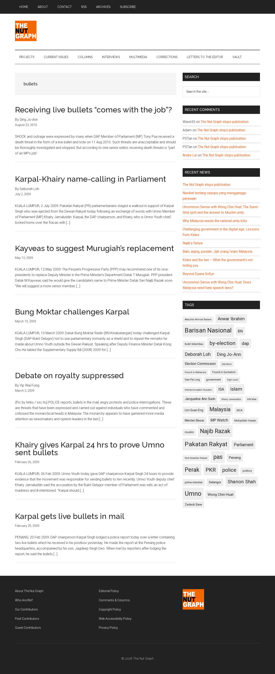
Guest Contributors (28, 627)
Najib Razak (215, 431)
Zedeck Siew (193, 504)
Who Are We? (24, 600)
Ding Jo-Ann (229, 354)
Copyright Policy (110, 609)
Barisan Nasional (208, 330)
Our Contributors (26, 609)
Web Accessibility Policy (115, 618)
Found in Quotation (224, 372)
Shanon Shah (242, 481)
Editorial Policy (109, 591)
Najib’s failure (193, 243)
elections (227, 364)
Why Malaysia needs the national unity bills (215, 221)
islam (236, 389)
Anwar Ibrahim (231, 318)
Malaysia (220, 409)
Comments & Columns (114, 600)
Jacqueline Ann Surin (200, 399)
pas (218, 456)
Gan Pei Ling (192, 379)
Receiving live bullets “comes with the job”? (93, 109)
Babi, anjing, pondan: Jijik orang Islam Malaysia (217, 251)
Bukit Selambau (194, 344)
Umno (193, 493)
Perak (192, 469)
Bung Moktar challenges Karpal (72, 311)
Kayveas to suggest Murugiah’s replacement (94, 248)
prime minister (194, 482)
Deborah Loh (198, 354)
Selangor (215, 482)
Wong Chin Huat (221, 494)
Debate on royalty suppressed (69, 375)
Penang (235, 457)
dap (245, 343)
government (213, 379)
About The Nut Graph (29, 591)
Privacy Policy (108, 627)
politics (247, 470)
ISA (221, 389)
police (229, 470)
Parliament (243, 444)
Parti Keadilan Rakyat (196, 458)
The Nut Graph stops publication (225, 122)
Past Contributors (27, 618)
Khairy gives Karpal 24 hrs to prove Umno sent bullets (89, 448)
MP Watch (219, 420)
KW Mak (252, 399)
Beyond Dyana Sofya (198, 274)
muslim (189, 432)
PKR (211, 470)
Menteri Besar (194, 420)
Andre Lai (190, 155)
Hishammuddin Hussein (198, 389)
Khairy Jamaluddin (231, 399)
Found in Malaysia (195, 372)
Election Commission (200, 364)
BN (240, 331)
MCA (239, 410)
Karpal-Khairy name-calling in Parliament (90, 178)
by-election (222, 343)
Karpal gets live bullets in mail (69, 516)
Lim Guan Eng (194, 410)
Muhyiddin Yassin (245, 420)
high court (232, 379)
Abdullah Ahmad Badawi (198, 319)
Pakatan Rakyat (206, 444)
